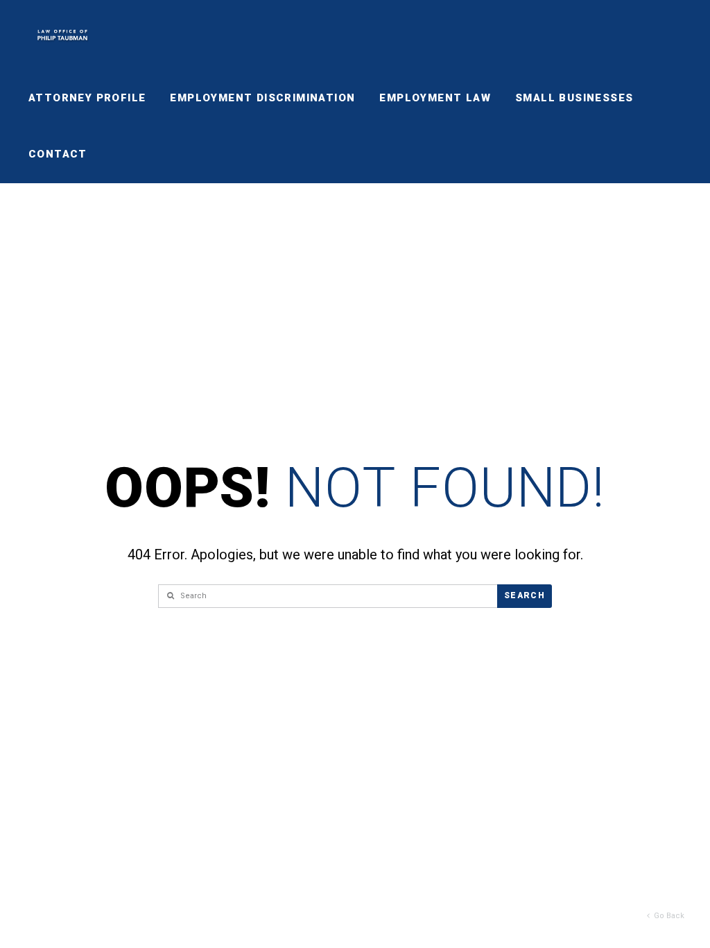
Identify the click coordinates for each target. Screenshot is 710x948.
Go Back (667, 915)
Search (524, 595)
